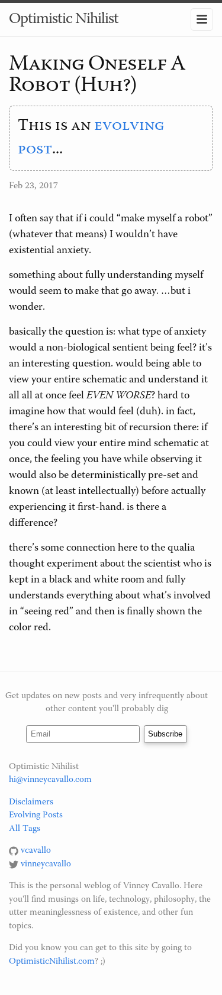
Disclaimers (31, 802)
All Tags (24, 828)
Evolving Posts (36, 815)
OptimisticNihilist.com (52, 961)
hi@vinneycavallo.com (50, 779)
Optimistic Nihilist (63, 19)
